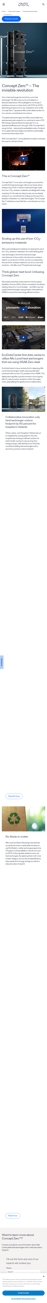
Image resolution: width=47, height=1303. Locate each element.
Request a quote (11, 18)
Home (3, 11)
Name (8, 1268)
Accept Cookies (23, 1293)
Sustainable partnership (30, 11)
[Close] (43, 1276)
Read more (12, 1215)
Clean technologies (14, 11)
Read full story (14, 796)
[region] (23, 1288)
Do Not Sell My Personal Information (23, 1299)
